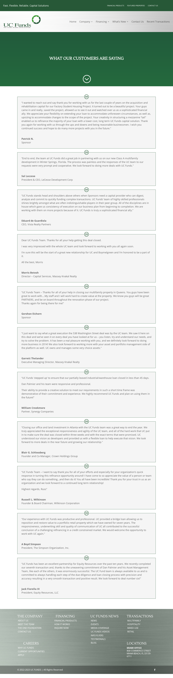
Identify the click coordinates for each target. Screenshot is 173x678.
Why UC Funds (26, 647)
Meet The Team (26, 624)
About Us (23, 620)
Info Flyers (97, 635)
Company (84, 22)
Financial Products (115, 6)
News (94, 620)
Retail (130, 631)
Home (72, 22)
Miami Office (134, 647)
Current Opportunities (31, 651)
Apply (21, 655)
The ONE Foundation (29, 627)
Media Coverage (100, 627)
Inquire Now (61, 627)
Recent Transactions (158, 22)
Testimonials (98, 639)
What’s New (119, 22)
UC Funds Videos (100, 631)
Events (95, 624)
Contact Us (153, 6)
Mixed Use (132, 627)
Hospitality (133, 624)
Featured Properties (136, 6)
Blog (94, 642)
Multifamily (134, 620)
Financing (101, 22)
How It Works (62, 624)
